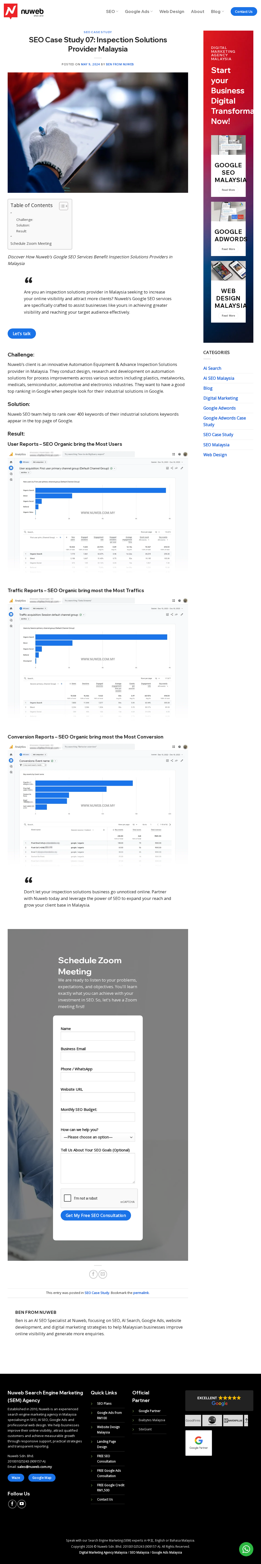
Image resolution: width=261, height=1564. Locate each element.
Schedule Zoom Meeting (31, 243)
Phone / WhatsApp (77, 1068)
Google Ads (137, 11)
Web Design (171, 11)
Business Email (73, 1048)
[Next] (250, 1425)
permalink (141, 1292)
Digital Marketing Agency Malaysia (103, 1552)
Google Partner (150, 1411)
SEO (110, 11)
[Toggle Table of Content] (61, 206)
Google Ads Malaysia (167, 1552)
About (197, 11)
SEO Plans (104, 1403)
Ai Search (212, 368)
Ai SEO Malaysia (218, 378)
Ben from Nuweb (120, 64)
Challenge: (24, 219)
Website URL (72, 1089)
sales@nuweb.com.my (34, 1466)
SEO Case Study (98, 32)
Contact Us (105, 1499)
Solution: (23, 225)
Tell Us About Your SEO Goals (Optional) (95, 1149)
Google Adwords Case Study (224, 421)
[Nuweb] (24, 11)
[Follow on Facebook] (12, 1504)
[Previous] (182, 1425)
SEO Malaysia (216, 445)
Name (66, 1028)
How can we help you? (79, 1129)
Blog (215, 11)
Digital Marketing (220, 398)
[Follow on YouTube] (21, 1504)
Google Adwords (219, 408)
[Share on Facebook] (93, 1274)
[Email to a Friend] (102, 1274)
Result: (21, 231)
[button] (219, 1400)
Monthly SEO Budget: (79, 1109)
